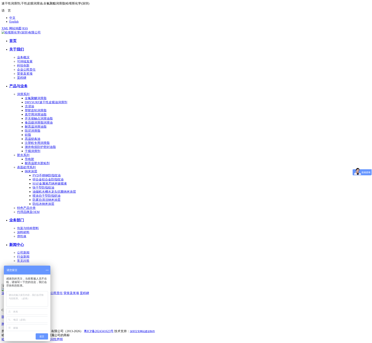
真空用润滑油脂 (35, 114)
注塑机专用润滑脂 (37, 143)
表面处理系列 (26, 167)
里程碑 (21, 77)
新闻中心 (16, 245)
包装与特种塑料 (28, 228)
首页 (13, 41)
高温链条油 (32, 138)
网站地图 (15, 28)
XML (5, 28)
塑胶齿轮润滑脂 (35, 110)
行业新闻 (23, 256)
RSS (25, 28)
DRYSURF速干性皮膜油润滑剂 (46, 102)
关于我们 (16, 49)
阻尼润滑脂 (32, 130)
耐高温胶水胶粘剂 (37, 163)
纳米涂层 (31, 171)
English (14, 21)
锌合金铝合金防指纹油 (48, 179)
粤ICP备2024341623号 (99, 331)
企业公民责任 (26, 69)
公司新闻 (23, 252)
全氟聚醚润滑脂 (35, 98)
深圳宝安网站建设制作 (142, 331)
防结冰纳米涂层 (43, 203)
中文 (12, 17)
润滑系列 (23, 94)
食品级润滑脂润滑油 (39, 122)
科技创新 (23, 65)
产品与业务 (18, 86)
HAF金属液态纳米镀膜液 (50, 183)
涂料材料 (23, 232)
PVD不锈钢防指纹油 (47, 175)
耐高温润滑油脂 (35, 126)
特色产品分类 (26, 208)
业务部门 (16, 220)
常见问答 (23, 260)
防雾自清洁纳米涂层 (46, 199)
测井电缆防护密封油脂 (40, 147)
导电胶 (29, 159)
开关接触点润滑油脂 (39, 118)
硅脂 (28, 134)
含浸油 (29, 106)
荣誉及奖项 (25, 73)
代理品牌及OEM (28, 212)
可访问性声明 (53, 339)
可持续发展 (25, 61)
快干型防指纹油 (43, 187)
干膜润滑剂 (32, 151)
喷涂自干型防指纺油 (46, 195)
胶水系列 (23, 155)
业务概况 (23, 57)
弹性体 (21, 236)
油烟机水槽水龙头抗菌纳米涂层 (54, 191)
